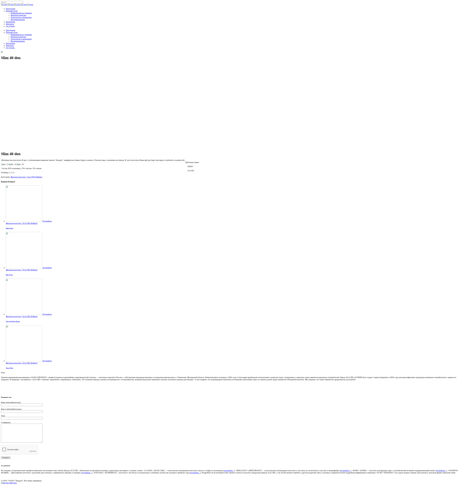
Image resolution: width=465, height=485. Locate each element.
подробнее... (229, 470)
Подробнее (47, 221)
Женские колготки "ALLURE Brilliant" (27, 177)
